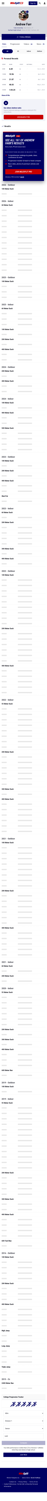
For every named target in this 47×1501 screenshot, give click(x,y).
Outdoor (39, 51)
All (7, 51)
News (40, 44)
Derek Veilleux (35, 1478)
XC (18, 51)
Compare (23, 1443)
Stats (4, 44)
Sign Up (33, 3)
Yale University (18, 28)
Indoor (29, 51)
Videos (28, 44)
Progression (15, 44)
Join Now (23, 1455)
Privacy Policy (22, 1482)
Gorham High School (14, 30)
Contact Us (12, 1482)
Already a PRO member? (14, 177)
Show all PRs (6, 95)
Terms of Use (33, 1482)
